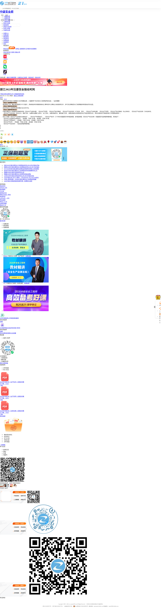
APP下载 (10, 20)
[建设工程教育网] (80, 3)
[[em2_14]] (45, 141)
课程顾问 (159, 317)
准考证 (17, 48)
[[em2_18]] (58, 141)
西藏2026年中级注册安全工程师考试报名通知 (17, 174)
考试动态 (31, 77)
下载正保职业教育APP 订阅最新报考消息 (12, 94)
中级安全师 (6, 11)
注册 (6, 15)
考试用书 (6, 38)
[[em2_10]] (31, 141)
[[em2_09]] (28, 141)
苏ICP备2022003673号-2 (57, 606)
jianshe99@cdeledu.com (113, 606)
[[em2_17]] (55, 141)
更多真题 (2, 416)
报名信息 (6, 48)
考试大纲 (6, 52)
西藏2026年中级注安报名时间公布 (14, 172)
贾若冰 (5, 256)
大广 (4, 283)
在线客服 (159, 311)
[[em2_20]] (65, 141)
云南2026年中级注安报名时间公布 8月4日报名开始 (19, 176)
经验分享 (17, 52)
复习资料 (11, 52)
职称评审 (6, 25)
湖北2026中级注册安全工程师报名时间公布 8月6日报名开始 (21, 165)
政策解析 (34, 48)
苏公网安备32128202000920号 (81, 606)
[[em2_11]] (35, 141)
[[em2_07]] (21, 141)
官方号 (2, 20)
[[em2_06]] (18, 141)
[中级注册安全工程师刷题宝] (33, 161)
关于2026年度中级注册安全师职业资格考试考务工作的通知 (21, 169)
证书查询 (28, 48)
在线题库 (6, 42)
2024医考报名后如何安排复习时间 (10, 328)
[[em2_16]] (51, 141)
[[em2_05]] (14, 141)
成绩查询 (22, 48)
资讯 (4, 43)
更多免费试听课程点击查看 (8, 333)
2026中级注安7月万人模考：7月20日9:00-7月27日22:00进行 (21, 177)
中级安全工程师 (22, 77)
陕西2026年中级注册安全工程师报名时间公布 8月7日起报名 (21, 167)
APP (160, 305)
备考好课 (2, 221)
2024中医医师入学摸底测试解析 (9, 318)
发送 (1, 144)
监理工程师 (6, 28)
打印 (1, 97)
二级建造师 (6, 18)
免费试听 (6, 35)
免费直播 (6, 40)
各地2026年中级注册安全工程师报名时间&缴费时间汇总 (20, 170)
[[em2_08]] (24, 141)
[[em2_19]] (61, 141)
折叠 (154, 307)
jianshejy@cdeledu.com (98, 606)
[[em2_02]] (4, 141)
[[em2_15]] (48, 141)
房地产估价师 (7, 26)
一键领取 (2, 445)
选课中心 (6, 33)
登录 (2, 15)
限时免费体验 (4, 363)
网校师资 (6, 36)
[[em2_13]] (41, 141)
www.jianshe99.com (73, 604)
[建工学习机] (33, 85)
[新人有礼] (158, 297)
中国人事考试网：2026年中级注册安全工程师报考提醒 (20, 179)
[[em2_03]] (8, 141)
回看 (1, 321)
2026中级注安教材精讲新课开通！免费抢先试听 (18, 181)
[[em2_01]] (1, 141)
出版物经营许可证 (68, 606)
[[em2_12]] (38, 141)
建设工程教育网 (11, 77)
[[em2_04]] (11, 141)
